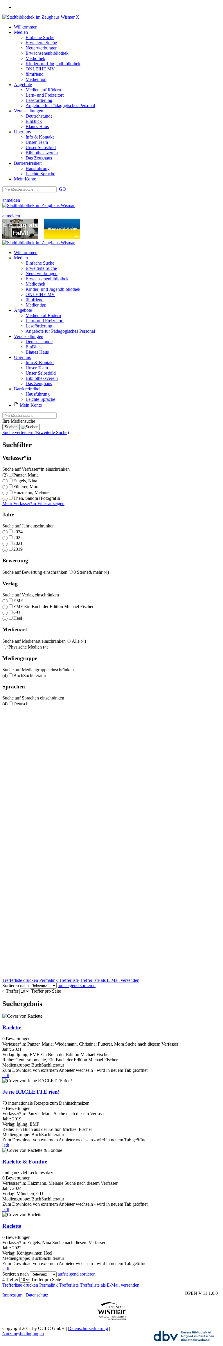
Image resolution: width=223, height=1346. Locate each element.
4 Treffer (10, 991)
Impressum (12, 1294)
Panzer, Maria (26, 474)
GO (62, 189)
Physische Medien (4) (28, 646)
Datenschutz (37, 1294)
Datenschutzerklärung (88, 1328)
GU (16, 612)
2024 (18, 531)
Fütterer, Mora (26, 486)
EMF (18, 600)
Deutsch (20, 703)
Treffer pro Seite (46, 991)
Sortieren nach (15, 985)
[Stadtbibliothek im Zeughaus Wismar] (38, 17)
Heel (17, 618)
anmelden (11, 200)
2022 (18, 537)
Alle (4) (79, 641)
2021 (18, 543)
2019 (18, 549)
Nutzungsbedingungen (23, 1333)
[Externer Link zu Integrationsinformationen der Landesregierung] (62, 237)
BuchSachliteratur (29, 675)
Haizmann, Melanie (31, 492)
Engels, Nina (25, 480)
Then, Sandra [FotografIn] (37, 498)
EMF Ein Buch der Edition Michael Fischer (53, 606)
